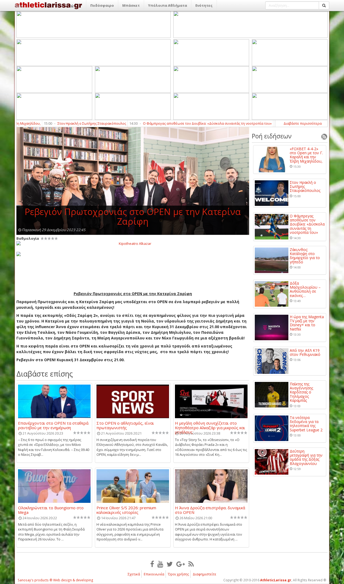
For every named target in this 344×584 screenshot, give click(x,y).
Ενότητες (204, 5)
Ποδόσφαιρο (102, 5)
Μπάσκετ (131, 5)
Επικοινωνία (154, 574)
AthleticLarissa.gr (275, 580)
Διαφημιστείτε (204, 574)
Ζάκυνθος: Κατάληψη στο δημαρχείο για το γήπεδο (305, 256)
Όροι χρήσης (178, 574)
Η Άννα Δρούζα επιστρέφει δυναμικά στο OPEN (210, 510)
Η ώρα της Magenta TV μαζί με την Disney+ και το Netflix (307, 323)
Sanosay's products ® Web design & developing (55, 580)
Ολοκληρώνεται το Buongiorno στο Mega (51, 510)
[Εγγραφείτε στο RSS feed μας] (191, 563)
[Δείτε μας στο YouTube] (160, 563)
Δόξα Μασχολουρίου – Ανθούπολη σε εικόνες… (305, 289)
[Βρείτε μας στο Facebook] (152, 563)
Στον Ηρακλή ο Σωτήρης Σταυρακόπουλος (75, 123)
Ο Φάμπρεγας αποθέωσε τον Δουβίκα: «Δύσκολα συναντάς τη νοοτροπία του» (190, 123)
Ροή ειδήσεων (272, 136)
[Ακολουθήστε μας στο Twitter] (170, 563)
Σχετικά (134, 574)
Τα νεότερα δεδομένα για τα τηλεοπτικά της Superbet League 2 (306, 423)
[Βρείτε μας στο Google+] (180, 563)
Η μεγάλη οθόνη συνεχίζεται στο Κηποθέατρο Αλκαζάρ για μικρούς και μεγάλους (210, 425)
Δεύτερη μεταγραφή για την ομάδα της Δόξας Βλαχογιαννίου (306, 457)
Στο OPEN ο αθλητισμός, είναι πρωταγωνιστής (125, 425)
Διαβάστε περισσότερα (303, 123)
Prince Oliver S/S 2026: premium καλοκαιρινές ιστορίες (126, 510)
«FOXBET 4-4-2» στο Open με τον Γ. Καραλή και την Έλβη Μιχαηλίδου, (306, 155)
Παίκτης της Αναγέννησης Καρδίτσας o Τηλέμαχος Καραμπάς (301, 392)
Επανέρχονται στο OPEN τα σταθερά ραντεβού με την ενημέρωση (53, 425)
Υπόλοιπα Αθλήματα (167, 5)
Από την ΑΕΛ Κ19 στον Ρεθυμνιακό (305, 352)
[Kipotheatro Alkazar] (132, 243)
